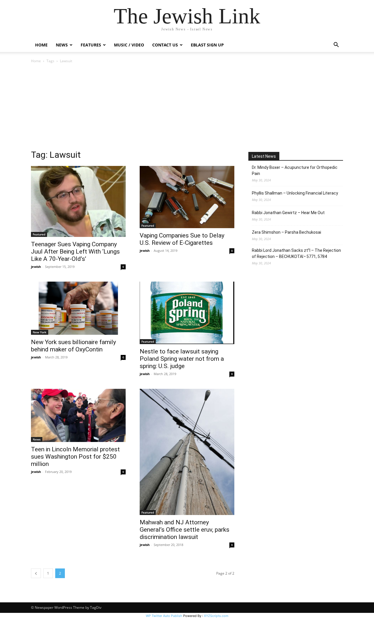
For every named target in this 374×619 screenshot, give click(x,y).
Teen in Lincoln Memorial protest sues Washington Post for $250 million (75, 456)
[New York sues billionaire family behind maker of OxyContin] (78, 308)
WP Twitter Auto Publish (164, 616)
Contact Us (165, 45)
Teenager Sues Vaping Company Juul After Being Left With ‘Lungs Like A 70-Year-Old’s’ (75, 251)
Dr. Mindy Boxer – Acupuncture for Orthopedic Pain (294, 170)
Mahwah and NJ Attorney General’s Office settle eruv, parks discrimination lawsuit (184, 529)
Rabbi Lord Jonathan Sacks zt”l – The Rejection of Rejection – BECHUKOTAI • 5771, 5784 (296, 253)
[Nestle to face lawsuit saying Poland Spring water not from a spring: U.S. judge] (187, 313)
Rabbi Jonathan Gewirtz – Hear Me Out (288, 212)
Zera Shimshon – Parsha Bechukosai (286, 232)
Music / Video (129, 45)
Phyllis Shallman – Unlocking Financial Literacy (295, 193)
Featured (39, 234)
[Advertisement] (187, 108)
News (37, 439)
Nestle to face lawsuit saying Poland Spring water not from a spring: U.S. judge (182, 359)
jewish (36, 266)
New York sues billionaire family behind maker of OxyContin (73, 346)
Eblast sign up (207, 45)
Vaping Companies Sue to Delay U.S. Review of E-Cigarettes (182, 239)
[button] (336, 45)
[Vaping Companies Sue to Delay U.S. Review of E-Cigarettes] (187, 197)
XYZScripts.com (216, 616)
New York (39, 332)
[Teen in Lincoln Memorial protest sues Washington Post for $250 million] (78, 415)
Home (41, 45)
